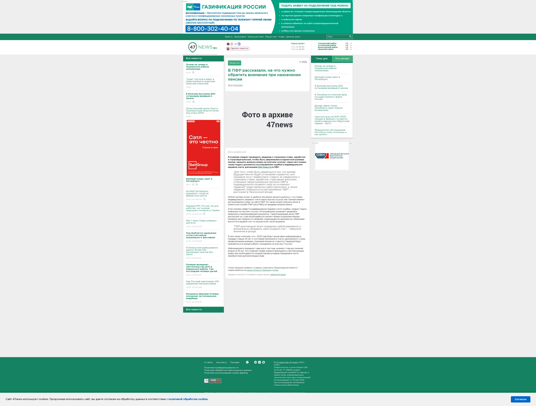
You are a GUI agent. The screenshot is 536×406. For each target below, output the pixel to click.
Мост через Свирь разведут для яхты (201, 223)
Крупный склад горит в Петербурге (327, 78)
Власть (229, 37)
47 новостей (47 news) (287, 362)
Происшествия (255, 37)
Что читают (342, 59)
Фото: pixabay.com (237, 152)
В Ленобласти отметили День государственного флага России (331, 97)
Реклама (234, 362)
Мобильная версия (228, 44)
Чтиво (281, 37)
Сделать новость (239, 48)
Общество (271, 37)
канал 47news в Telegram (259, 270)
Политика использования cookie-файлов (226, 373)
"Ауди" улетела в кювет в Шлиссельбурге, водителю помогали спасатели (200, 83)
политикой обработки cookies (188, 399)
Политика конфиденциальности (221, 368)
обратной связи (278, 274)
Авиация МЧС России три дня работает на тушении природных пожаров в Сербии (202, 210)
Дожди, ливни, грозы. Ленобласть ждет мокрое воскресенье (329, 108)
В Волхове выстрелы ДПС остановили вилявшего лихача (331, 87)
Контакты (221, 362)
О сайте (208, 362)
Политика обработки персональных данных (228, 370)
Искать (350, 36)
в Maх (275, 270)
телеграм (235, 44)
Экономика (240, 37)
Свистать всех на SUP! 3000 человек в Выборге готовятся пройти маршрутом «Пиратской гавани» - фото (332, 120)
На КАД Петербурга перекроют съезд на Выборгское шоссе (197, 195)
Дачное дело (293, 37)
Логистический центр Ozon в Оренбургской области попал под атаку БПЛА (202, 112)
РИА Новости (265, 167)
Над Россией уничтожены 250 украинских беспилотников (202, 284)
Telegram (259, 362)
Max (263, 362)
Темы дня (321, 59)
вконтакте (231, 44)
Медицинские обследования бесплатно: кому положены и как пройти (330, 132)
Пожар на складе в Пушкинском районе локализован (326, 68)
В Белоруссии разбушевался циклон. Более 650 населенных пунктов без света (202, 253)
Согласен (521, 399)
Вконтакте (255, 362)
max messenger (239, 44)
